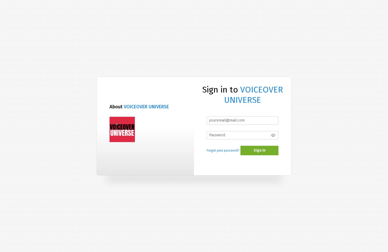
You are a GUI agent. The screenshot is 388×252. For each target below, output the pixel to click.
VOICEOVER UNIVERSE (146, 107)
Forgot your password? (223, 150)
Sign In (260, 150)
